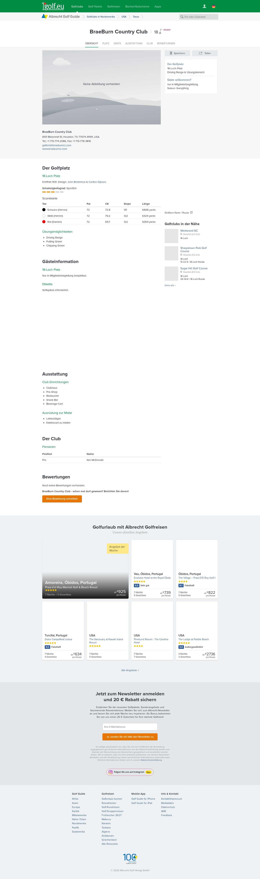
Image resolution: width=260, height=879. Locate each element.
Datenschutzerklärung (151, 759)
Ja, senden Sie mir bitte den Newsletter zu (130, 736)
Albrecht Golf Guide (64, 16)
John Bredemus (76, 182)
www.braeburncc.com (54, 149)
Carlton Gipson (97, 182)
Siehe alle (169, 285)
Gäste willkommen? (179, 80)
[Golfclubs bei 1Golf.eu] (53, 6)
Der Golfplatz (175, 64)
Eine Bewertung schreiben (62, 498)
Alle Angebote (129, 670)
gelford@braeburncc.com (56, 145)
